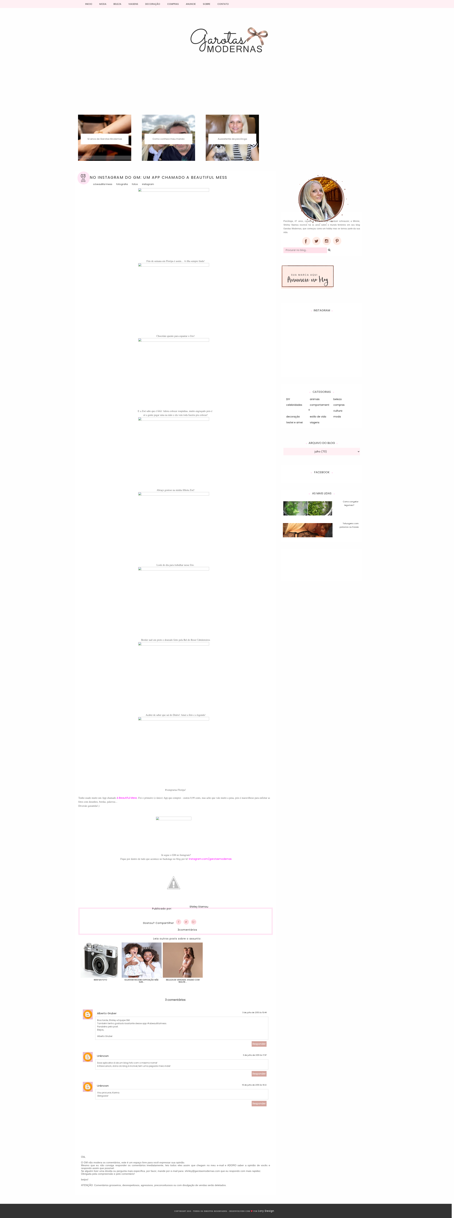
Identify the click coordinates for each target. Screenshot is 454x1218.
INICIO (88, 4)
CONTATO (223, 4)
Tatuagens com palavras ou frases (349, 525)
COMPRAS (173, 4)
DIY (288, 399)
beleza (337, 399)
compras (339, 405)
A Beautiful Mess (102, 184)
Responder (259, 1044)
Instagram (148, 184)
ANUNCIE (191, 4)
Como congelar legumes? (350, 503)
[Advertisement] (227, 88)
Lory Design (266, 1211)
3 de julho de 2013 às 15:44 (254, 1012)
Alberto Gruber (107, 1013)
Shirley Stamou (199, 906)
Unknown (103, 1056)
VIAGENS (133, 4)
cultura (337, 411)
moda (337, 416)
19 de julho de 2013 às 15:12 (254, 1085)
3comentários (187, 930)
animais (315, 399)
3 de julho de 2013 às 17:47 (255, 1055)
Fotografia (122, 184)
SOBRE (206, 4)
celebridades (294, 405)
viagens (314, 422)
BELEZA (117, 4)
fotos (135, 184)
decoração (293, 416)
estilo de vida (318, 416)
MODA (102, 4)
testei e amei (294, 422)
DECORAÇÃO (152, 4)
